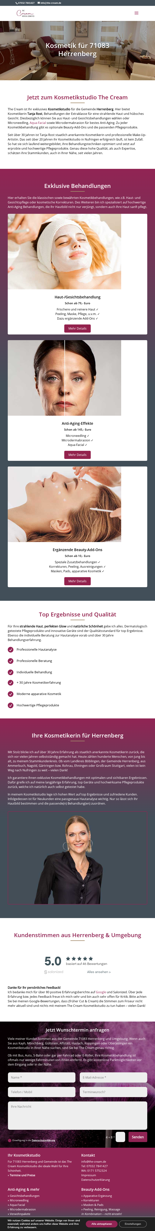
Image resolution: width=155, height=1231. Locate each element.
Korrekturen (91, 1200)
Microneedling (19, 1200)
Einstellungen (133, 1224)
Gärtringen (46, 766)
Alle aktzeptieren (101, 1224)
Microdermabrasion (23, 1209)
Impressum (88, 1175)
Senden (138, 1137)
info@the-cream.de (93, 1161)
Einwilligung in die (33, 1140)
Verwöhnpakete (20, 1214)
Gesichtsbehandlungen (25, 1196)
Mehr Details (77, 328)
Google (101, 992)
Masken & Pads (93, 1205)
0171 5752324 (97, 1170)
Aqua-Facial (38, 123)
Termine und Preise (22, 1175)
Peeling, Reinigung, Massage (101, 1209)
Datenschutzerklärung (43, 1140)
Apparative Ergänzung (97, 1196)
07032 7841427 (97, 1166)
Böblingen (92, 761)
